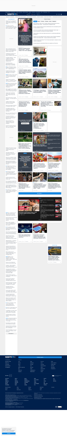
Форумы (20, 12)
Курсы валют (38, 12)
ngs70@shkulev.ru (15, 399)
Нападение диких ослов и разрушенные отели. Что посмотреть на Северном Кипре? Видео (47, 205)
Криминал (32, 362)
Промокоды (45, 12)
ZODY (41, 12)
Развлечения (43, 368)
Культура (31, 364)
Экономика (53, 367)
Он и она (42, 361)
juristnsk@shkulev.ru (26, 400)
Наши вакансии (7, 365)
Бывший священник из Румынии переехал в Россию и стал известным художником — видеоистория (47, 210)
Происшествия (43, 365)
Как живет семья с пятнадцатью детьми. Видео (47, 200)
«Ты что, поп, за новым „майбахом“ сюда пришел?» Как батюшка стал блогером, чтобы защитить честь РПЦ (47, 104)
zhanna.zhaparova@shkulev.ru (9, 403)
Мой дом (31, 367)
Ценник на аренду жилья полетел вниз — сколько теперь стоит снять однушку (25, 49)
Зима (31, 361)
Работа (42, 367)
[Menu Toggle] (6, 14)
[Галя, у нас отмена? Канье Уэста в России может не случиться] (25, 228)
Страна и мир (53, 364)
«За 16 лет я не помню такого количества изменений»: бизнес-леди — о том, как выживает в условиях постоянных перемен (25, 159)
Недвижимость (7, 12)
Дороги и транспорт (21, 367)
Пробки (34, 14)
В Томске (47, 133)
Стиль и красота (53, 362)
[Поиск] (57, 14)
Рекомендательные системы (37, 397)
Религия (42, 370)
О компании (7, 364)
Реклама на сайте (8, 361)
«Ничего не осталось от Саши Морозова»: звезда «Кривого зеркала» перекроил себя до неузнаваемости (24, 104)
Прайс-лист (7, 362)
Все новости (11, 19)
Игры (49, 12)
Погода (17, 12)
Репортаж (54, 245)
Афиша (30, 12)
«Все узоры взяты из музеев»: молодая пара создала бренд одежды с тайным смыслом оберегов (25, 61)
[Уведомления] (59, 14)
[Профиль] (61, 14)
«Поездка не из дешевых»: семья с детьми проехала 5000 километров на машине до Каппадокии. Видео (47, 215)
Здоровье (20, 371)
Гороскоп (33, 12)
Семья (42, 371)
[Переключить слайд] (61, 209)
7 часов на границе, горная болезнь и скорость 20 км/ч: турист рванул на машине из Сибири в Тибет (25, 71)
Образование (32, 371)
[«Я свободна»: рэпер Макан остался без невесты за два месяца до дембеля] (40, 83)
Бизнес (19, 362)
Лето (31, 365)
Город (19, 365)
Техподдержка (7, 367)
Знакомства (13, 12)
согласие (5, 431)
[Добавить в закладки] (31, 44)
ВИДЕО (39, 198)
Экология (52, 365)
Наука (31, 368)
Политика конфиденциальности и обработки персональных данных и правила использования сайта (47, 398)
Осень (42, 362)
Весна (19, 364)
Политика (42, 364)
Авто (19, 361)
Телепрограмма (25, 12)
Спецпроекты (53, 368)
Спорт (52, 361)
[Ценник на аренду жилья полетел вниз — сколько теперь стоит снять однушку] (39, 51)
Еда (19, 368)
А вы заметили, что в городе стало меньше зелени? (25, 121)
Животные (20, 370)
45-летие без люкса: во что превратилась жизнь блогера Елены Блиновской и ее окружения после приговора (25, 38)
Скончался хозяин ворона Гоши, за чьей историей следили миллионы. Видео (28, 213)
